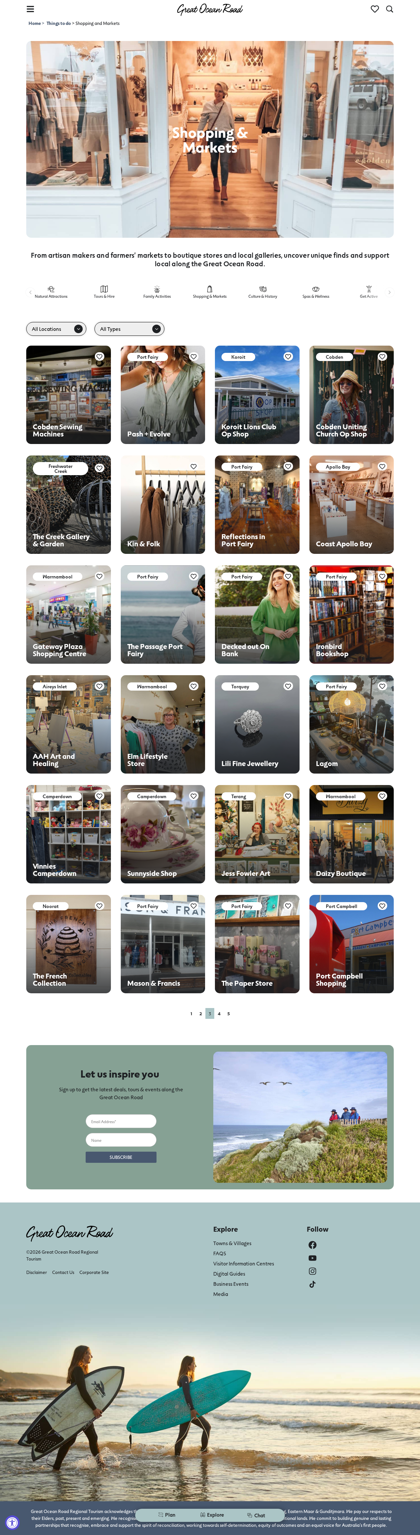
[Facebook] (312, 1245)
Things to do (59, 23)
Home (35, 23)
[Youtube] (312, 1258)
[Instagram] (312, 1271)
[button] (30, 292)
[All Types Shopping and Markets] (129, 329)
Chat (259, 1515)
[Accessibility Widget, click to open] (12, 1522)
